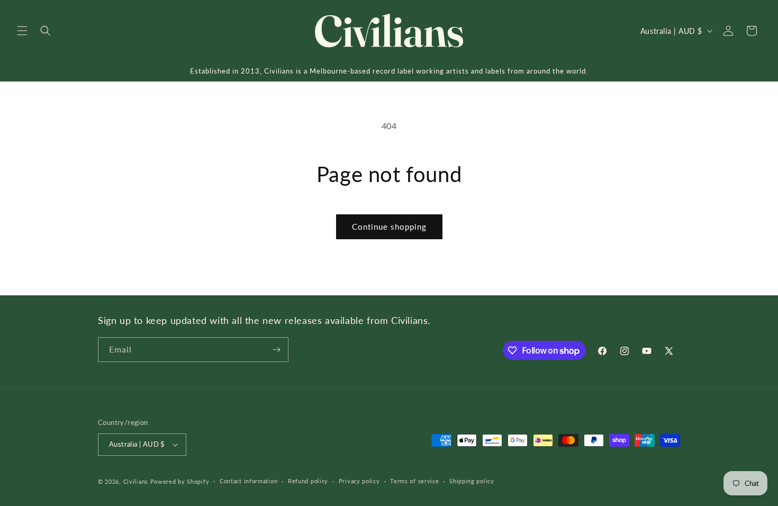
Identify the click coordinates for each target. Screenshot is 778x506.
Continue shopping (389, 226)
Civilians (135, 481)
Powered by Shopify (180, 481)
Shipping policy (471, 480)
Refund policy (308, 480)
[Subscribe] (276, 349)
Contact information (248, 480)
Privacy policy (359, 480)
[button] (22, 30)
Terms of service (414, 480)
